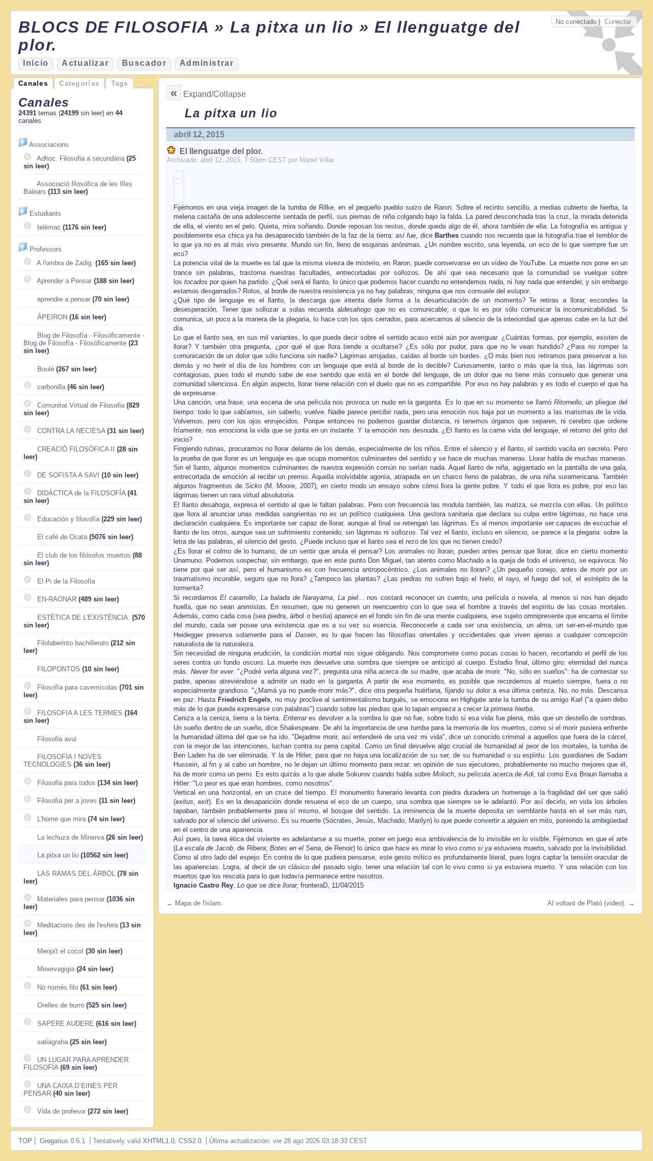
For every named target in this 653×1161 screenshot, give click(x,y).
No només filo (57, 987)
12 (218, 160)
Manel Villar (316, 160)
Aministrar (207, 63)
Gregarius (54, 1141)
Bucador (144, 63)
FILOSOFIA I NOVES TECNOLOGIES (62, 760)
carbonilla (51, 387)
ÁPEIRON (52, 317)
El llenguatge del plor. (221, 151)
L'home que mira (61, 819)
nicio (36, 63)
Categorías (79, 83)
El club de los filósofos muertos (84, 555)
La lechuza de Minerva (70, 837)
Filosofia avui (57, 739)
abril (206, 160)
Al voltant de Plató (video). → (591, 903)
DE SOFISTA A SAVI (68, 475)
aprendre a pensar (63, 299)
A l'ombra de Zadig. (65, 263)
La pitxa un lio (58, 855)
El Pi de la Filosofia (66, 581)
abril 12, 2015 (199, 134)
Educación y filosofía (68, 519)
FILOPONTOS (58, 669)
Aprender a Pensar (64, 281)
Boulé (45, 369)
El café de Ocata (62, 537)
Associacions (49, 144)
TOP (25, 1141)
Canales (33, 83)
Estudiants (45, 213)
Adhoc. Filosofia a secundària (80, 158)
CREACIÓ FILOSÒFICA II (76, 449)
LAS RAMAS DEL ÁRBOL (76, 873)
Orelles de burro (60, 1005)
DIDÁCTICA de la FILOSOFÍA (81, 493)
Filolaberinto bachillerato (73, 643)
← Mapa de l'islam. (194, 903)
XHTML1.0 (158, 1141)
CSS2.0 (190, 1141)
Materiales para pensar (71, 899)
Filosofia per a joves (67, 800)
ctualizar (85, 63)
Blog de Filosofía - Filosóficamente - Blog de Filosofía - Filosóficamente (83, 339)
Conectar (618, 22)
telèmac (49, 227)
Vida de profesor (61, 1111)
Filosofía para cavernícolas (77, 687)
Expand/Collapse (214, 94)
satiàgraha (52, 1042)
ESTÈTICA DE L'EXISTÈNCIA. (83, 617)
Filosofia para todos (66, 783)
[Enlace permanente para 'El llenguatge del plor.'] (172, 151)
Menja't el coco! (60, 951)
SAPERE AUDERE (65, 1023)
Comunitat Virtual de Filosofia (80, 405)
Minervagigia (55, 969)
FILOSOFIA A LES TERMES (79, 713)
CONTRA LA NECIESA (71, 431)
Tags (120, 83)
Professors (46, 249)
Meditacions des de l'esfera (77, 925)
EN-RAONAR (57, 599)
